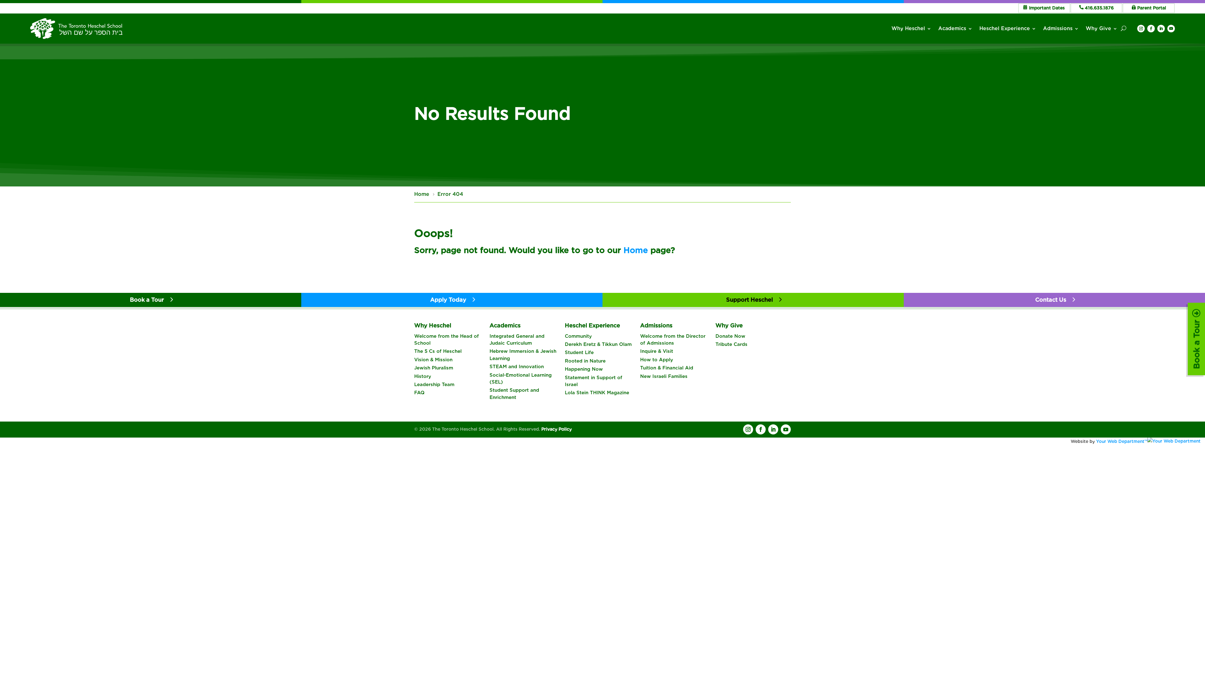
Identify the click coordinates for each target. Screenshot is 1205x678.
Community (578, 336)
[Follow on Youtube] (1171, 28)
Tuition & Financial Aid (666, 368)
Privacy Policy (556, 429)
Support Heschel (749, 299)
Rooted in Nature (585, 361)
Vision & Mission (433, 360)
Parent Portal (1151, 7)
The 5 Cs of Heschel (438, 351)
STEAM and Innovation (517, 366)
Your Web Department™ (1121, 441)
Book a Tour (1196, 343)
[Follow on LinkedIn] (1161, 28)
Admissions (1058, 28)
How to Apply (656, 360)
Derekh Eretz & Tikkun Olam (598, 344)
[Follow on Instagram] (1141, 28)
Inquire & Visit (656, 351)
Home (636, 250)
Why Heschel (908, 28)
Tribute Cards (731, 344)
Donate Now (730, 336)
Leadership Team (434, 384)
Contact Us (1050, 299)
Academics (952, 28)
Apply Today (448, 299)
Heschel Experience (1004, 28)
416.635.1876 (1099, 7)
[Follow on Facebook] (1151, 28)
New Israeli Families (664, 376)
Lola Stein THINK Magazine (597, 393)
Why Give (1098, 28)
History (422, 376)
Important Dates (1047, 7)
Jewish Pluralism (433, 368)
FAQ (419, 393)
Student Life (579, 352)
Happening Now (584, 369)
